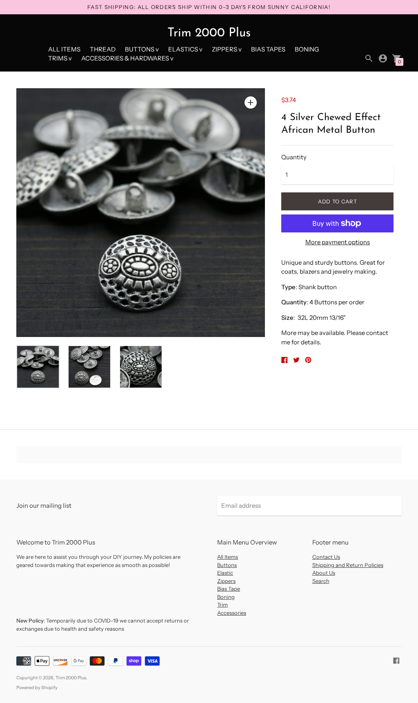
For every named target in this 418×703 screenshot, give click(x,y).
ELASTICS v (185, 49)
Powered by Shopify (37, 687)
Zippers (226, 581)
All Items (227, 556)
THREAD (103, 49)
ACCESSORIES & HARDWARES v (127, 58)
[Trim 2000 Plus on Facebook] (396, 660)
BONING (307, 49)
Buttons (227, 565)
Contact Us (326, 556)
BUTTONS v (142, 49)
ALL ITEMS (64, 49)
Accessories (231, 612)
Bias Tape (228, 588)
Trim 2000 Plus (71, 678)
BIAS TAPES (268, 49)
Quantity (294, 157)
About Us (323, 572)
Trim (222, 604)
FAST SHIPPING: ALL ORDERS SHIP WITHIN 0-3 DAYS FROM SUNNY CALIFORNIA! (209, 7)
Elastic (225, 572)
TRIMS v (60, 58)
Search (320, 581)
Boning (226, 597)
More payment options (337, 242)
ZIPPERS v (227, 49)
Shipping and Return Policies (347, 565)
